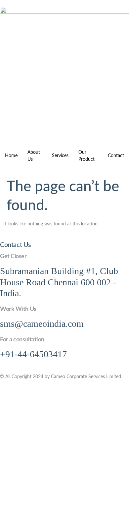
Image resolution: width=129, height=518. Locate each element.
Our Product (86, 156)
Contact (116, 155)
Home (11, 155)
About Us (33, 156)
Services (60, 155)
